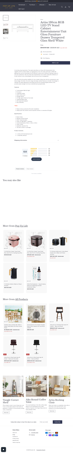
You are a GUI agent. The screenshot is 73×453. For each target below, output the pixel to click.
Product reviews (20, 168)
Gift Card (21, 9)
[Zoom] (23, 28)
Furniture (32, 5)
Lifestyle (42, 5)
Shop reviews (30, 168)
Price (41, 45)
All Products (21, 299)
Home (41, 19)
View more (6, 412)
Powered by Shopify (40, 450)
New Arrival (52, 5)
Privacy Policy (16, 438)
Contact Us (15, 436)
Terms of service (16, 442)
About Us (15, 432)
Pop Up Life (21, 226)
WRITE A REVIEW (36, 159)
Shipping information (20, 140)
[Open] (3, 449)
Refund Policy (16, 440)
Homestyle (22, 5)
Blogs (14, 434)
